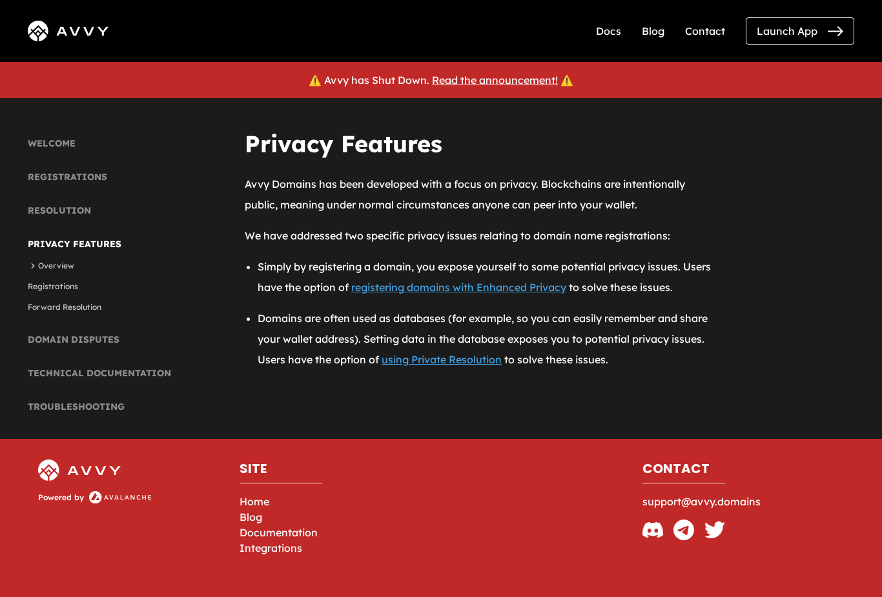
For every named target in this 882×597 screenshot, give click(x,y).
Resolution (59, 210)
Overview (56, 265)
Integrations (271, 547)
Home (254, 501)
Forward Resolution (64, 307)
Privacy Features (74, 244)
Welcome (52, 143)
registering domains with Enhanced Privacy (458, 287)
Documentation (279, 532)
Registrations (67, 177)
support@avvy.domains (701, 501)
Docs (608, 31)
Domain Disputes (73, 339)
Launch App (787, 31)
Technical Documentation (99, 373)
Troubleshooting (76, 406)
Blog (653, 31)
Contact (705, 31)
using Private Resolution (442, 359)
